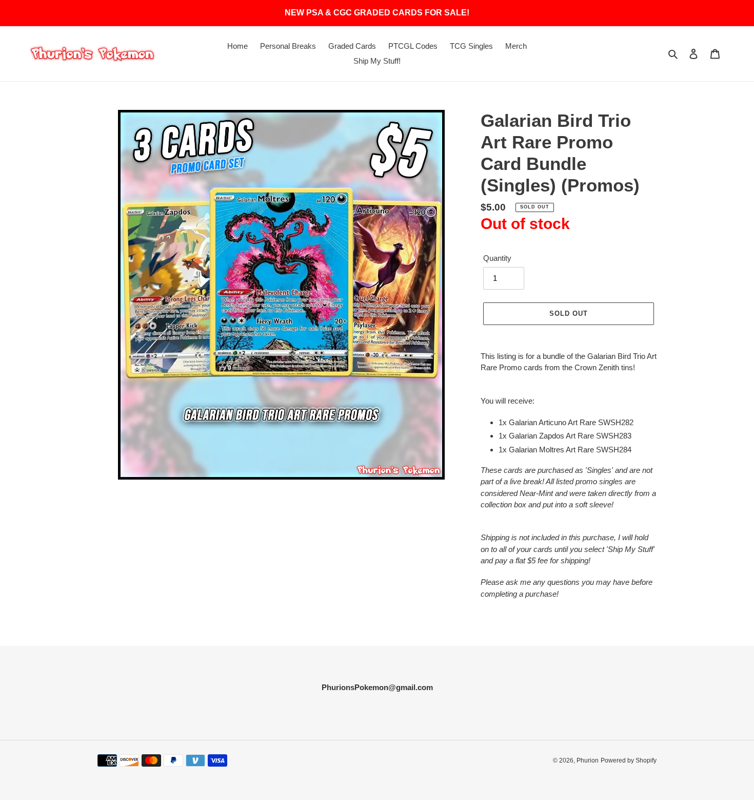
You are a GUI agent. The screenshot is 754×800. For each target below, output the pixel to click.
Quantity (497, 258)
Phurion (588, 760)
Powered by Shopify (629, 760)
